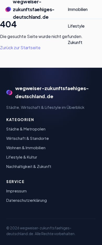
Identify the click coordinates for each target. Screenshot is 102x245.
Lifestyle (76, 25)
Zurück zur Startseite (20, 47)
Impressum (16, 191)
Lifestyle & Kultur (21, 157)
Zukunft (75, 42)
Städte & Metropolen (26, 129)
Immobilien (78, 9)
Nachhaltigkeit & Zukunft (28, 166)
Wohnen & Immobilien (26, 147)
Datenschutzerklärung (26, 200)
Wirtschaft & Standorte (27, 138)
